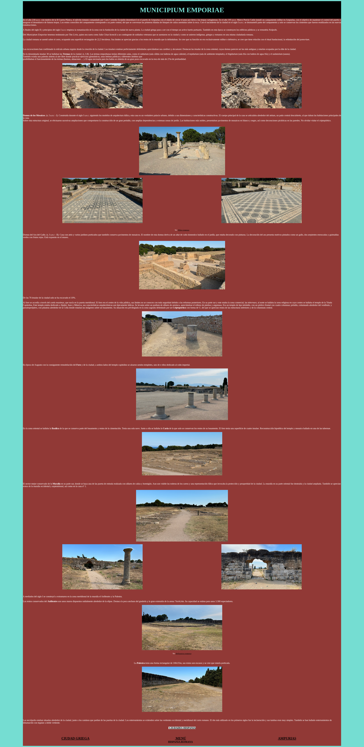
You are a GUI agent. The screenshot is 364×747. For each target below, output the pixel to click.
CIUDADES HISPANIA (182, 727)
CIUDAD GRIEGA (75, 738)
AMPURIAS (287, 738)
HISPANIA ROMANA (180, 741)
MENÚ (180, 738)
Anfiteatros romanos (183, 653)
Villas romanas (183, 230)
